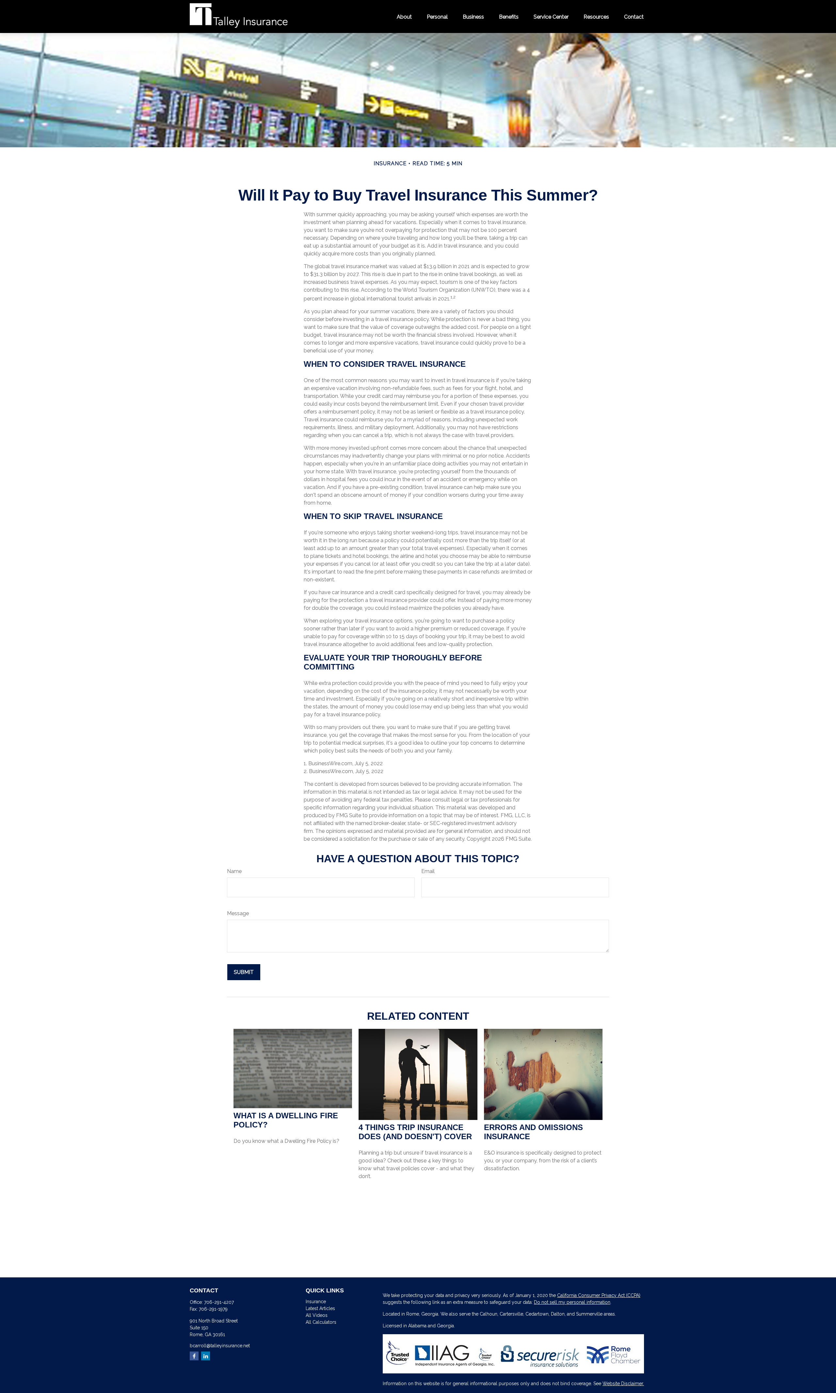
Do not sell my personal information (572, 1302)
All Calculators (321, 1322)
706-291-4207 (219, 1302)
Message (238, 913)
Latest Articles (320, 1308)
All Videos (317, 1315)
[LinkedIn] (205, 1356)
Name (234, 871)
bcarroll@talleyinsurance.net (220, 1345)
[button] (404, 16)
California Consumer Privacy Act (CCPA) (598, 1295)
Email (428, 871)
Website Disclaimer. (623, 1383)
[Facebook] (194, 1356)
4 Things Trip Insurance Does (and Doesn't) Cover (415, 1132)
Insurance (316, 1301)
